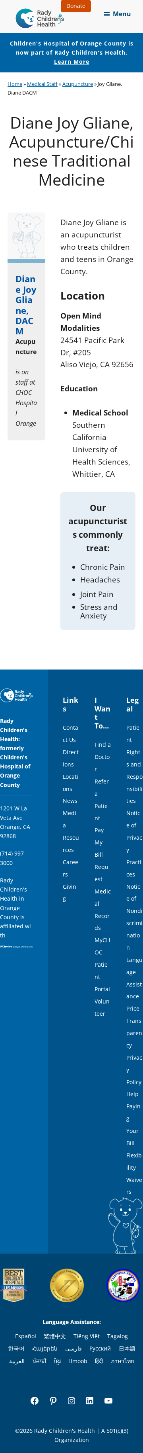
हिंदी (99, 1361)
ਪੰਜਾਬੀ (39, 1361)
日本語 (127, 1348)
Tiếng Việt (86, 1336)
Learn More (71, 61)
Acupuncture (77, 83)
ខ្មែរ (57, 1361)
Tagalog (117, 1336)
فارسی (73, 1348)
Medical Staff (42, 83)
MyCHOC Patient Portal (102, 964)
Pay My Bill (99, 842)
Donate (75, 5)
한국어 (16, 1348)
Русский (100, 1348)
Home (15, 83)
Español (25, 1336)
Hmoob (77, 1361)
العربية (17, 1361)
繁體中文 (55, 1336)
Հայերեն (45, 1348)
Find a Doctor (103, 757)
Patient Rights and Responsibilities (134, 764)
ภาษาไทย (122, 1361)
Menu (122, 13)
